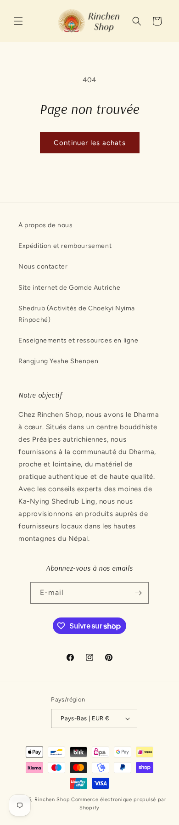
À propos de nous (45, 225)
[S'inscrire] (138, 593)
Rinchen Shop (52, 800)
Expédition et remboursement (65, 246)
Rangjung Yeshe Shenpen (58, 361)
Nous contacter (42, 266)
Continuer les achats (90, 143)
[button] (18, 21)
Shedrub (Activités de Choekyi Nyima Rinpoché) (76, 314)
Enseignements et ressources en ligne (78, 340)
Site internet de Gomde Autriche (69, 288)
